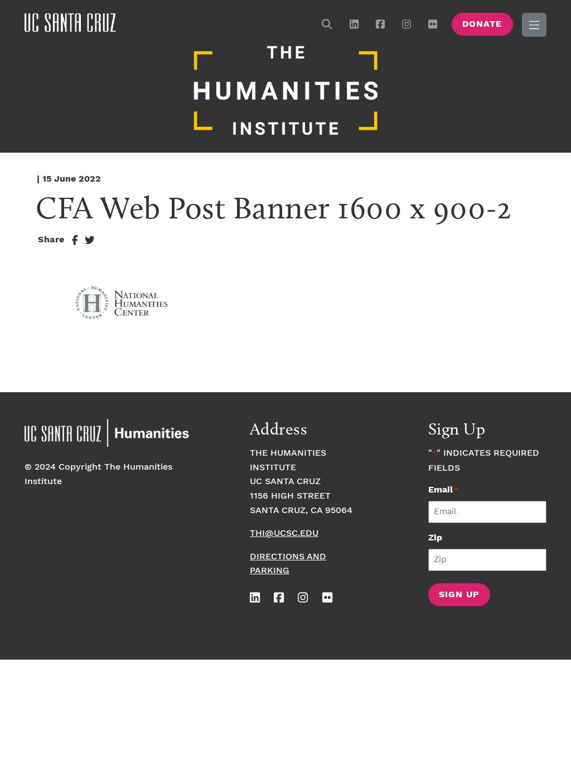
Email (443, 490)
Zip (435, 538)
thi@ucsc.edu (284, 533)
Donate (482, 24)
